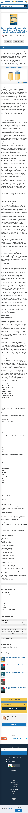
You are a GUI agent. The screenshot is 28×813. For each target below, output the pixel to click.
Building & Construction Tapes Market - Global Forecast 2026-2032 (16, 665)
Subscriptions (14, 786)
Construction (14, 647)
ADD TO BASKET (14, 708)
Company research (14, 782)
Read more (14, 583)
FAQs (14, 793)
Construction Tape (5, 647)
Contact (14, 791)
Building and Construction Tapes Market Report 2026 (15, 657)
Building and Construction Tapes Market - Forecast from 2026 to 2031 (16, 673)
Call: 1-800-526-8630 (14, 722)
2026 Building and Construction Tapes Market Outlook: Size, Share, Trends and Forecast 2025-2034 (16, 680)
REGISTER (14, 753)
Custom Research (14, 784)
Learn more (9, 808)
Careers (14, 773)
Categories (14, 780)
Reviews (14, 775)
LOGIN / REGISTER (14, 795)
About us (14, 772)
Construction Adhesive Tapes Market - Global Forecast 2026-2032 (16, 688)
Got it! (18, 810)
